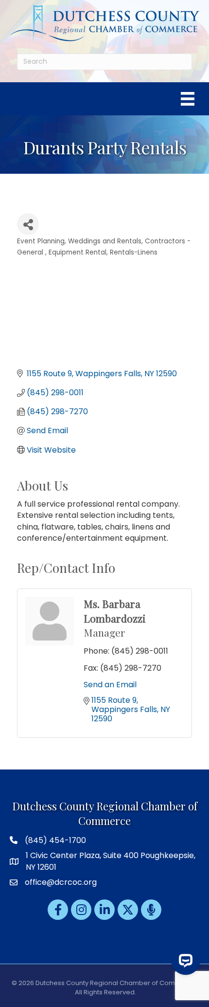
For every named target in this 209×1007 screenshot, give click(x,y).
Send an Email (110, 684)
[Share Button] (28, 224)
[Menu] (187, 98)
